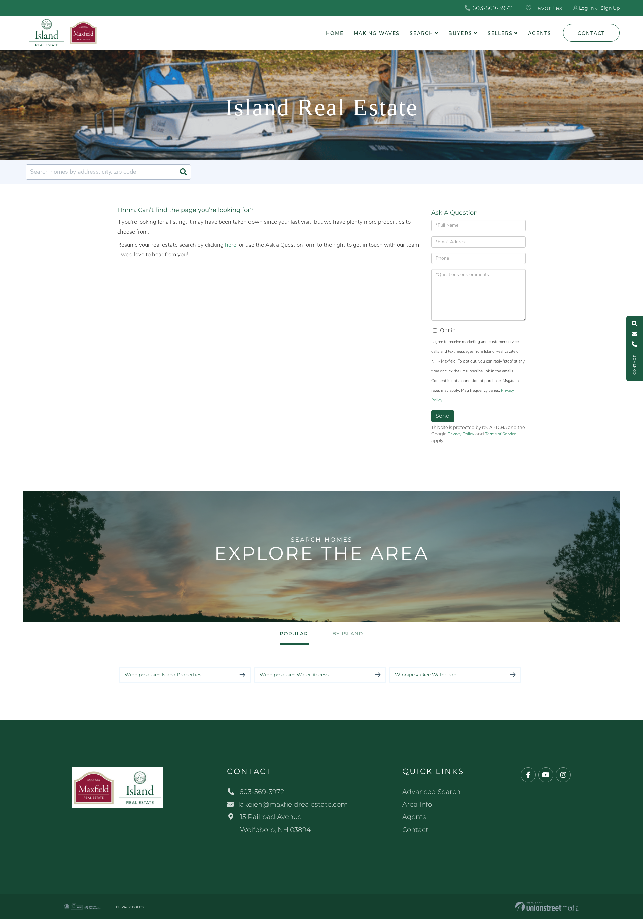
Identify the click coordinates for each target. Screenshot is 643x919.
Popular (294, 633)
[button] (183, 172)
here (230, 245)
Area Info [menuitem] (417, 804)
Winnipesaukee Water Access (294, 675)
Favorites (547, 8)
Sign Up (610, 8)
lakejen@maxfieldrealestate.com (293, 804)
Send (443, 416)
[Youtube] (546, 775)
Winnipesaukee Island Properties (163, 675)
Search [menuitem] (421, 33)
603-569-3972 (492, 8)
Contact (591, 33)
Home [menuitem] (335, 33)
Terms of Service (500, 434)
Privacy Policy (461, 434)
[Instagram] (563, 775)
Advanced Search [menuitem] (431, 792)
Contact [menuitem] (415, 830)
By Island (347, 633)
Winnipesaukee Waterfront (426, 675)
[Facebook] (528, 775)
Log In (586, 8)
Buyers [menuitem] (460, 33)
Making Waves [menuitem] (377, 33)
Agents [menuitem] (539, 33)
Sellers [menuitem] (500, 33)
